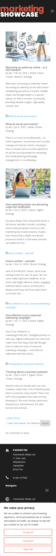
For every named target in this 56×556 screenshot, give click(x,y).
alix (10, 72)
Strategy (27, 76)
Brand (33, 72)
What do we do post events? (22, 124)
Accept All (28, 532)
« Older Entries (13, 418)
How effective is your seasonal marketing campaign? (23, 316)
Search (45, 423)
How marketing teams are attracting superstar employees (27, 206)
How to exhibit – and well (20, 261)
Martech (18, 76)
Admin (31, 127)
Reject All (28, 549)
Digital (40, 209)
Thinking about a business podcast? (27, 372)
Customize (28, 540)
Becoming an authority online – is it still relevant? (26, 69)
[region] (28, 529)
